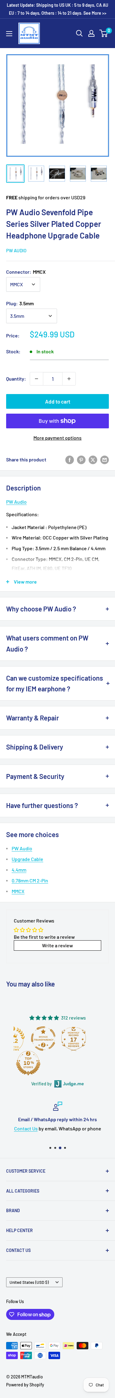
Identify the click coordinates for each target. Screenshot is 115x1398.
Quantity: (16, 378)
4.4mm (19, 870)
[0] (104, 33)
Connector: (26, 272)
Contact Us (26, 1128)
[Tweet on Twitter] (93, 459)
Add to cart (57, 401)
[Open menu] (9, 33)
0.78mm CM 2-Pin (30, 880)
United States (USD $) (29, 1282)
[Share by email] (104, 459)
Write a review (57, 945)
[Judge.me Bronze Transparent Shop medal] (43, 1038)
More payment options (57, 438)
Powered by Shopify (25, 1384)
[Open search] (79, 33)
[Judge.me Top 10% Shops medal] (28, 1063)
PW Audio (16, 250)
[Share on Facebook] (69, 459)
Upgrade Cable (27, 859)
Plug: (20, 303)
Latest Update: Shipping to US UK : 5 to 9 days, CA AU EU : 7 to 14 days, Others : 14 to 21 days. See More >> (57, 9)
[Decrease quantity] (36, 378)
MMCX (18, 891)
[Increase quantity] (69, 378)
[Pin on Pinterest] (81, 459)
